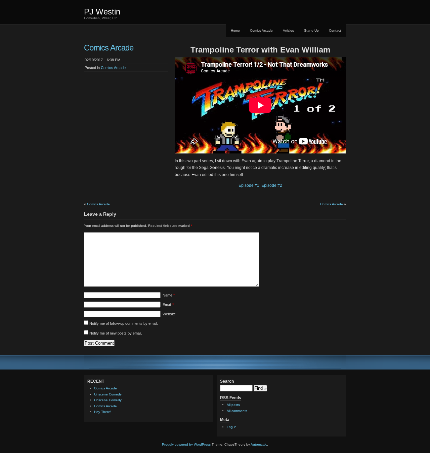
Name (169, 295)
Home (235, 30)
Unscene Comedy (108, 394)
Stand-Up (311, 30)
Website (169, 314)
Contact (335, 30)
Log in (231, 427)
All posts (233, 405)
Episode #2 (271, 185)
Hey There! (102, 412)
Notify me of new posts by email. (115, 333)
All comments (237, 411)
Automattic (259, 444)
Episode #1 (249, 185)
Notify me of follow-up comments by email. (123, 323)
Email (168, 305)
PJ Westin (102, 11)
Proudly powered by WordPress (186, 444)
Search (227, 381)
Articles (288, 30)
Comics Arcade (261, 30)
